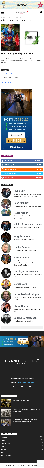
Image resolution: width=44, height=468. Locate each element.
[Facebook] (14, 386)
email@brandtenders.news (26, 382)
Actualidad (4, 50)
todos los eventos (6, 82)
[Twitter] (26, 386)
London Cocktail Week (7, 74)
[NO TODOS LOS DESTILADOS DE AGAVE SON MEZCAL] (6, 413)
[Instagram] (18, 386)
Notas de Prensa (6, 443)
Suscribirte (38, 177)
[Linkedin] (22, 386)
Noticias (3, 440)
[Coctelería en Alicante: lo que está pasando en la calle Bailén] (6, 422)
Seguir (39, 165)
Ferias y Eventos (6, 455)
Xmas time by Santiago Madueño (17, 53)
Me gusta (38, 160)
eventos (3, 449)
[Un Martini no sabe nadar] (6, 403)
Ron (2, 452)
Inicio (2, 17)
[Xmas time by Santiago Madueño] (22, 37)
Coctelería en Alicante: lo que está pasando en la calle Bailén (25, 421)
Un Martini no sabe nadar (22, 400)
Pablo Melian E (5, 56)
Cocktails (4, 446)
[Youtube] (30, 386)
